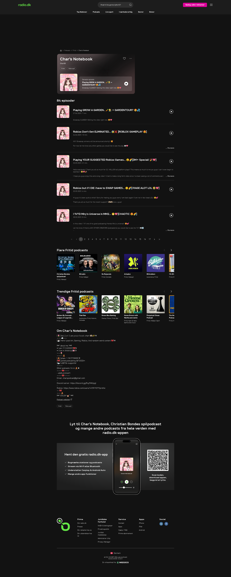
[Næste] (171, 249)
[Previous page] (76, 239)
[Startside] (61, 50)
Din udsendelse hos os (84, 535)
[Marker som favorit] (124, 58)
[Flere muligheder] (130, 58)
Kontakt (121, 523)
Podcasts (96, 12)
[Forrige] (164, 249)
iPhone (141, 523)
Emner (151, 12)
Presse (80, 527)
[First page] (72, 239)
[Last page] (159, 239)
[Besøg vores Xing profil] (166, 524)
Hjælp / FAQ (122, 530)
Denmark (117, 553)
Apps (120, 527)
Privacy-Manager (104, 542)
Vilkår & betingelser (105, 526)
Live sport (109, 12)
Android (142, 530)
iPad (140, 527)
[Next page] (154, 239)
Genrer (141, 12)
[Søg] (130, 4)
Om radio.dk (81, 523)
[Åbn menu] (211, 4)
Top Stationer (82, 12)
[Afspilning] (126, 84)
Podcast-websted (63, 399)
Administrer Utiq (104, 538)
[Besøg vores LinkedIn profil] (161, 524)
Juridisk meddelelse (102, 534)
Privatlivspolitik (103, 529)
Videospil (72, 68)
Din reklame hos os (84, 530)
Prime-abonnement (125, 533)
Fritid (63, 68)
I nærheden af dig (125, 12)
